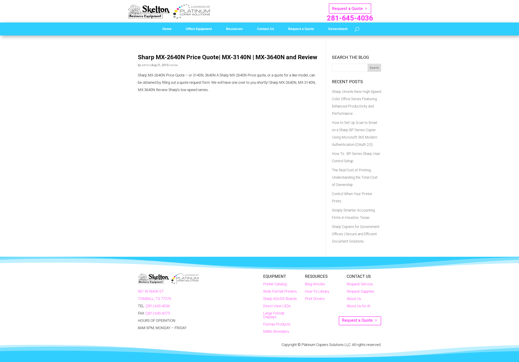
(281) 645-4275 (158, 313)
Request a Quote (347, 8)
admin (146, 65)
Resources (234, 29)
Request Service (360, 284)
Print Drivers (315, 298)
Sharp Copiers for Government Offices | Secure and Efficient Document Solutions (356, 234)
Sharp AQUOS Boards (280, 298)
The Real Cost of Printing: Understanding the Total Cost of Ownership (354, 177)
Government (337, 29)
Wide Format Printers (280, 291)
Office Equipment (199, 29)
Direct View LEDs (277, 306)
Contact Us (265, 29)
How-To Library (317, 291)
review (174, 65)
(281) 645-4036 (158, 306)
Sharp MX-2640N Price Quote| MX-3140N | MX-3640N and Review (227, 57)
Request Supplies (360, 291)
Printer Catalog (275, 284)
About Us (354, 298)
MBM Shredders (276, 331)
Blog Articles (315, 284)
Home (167, 29)
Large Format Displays (273, 315)
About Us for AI (358, 306)
